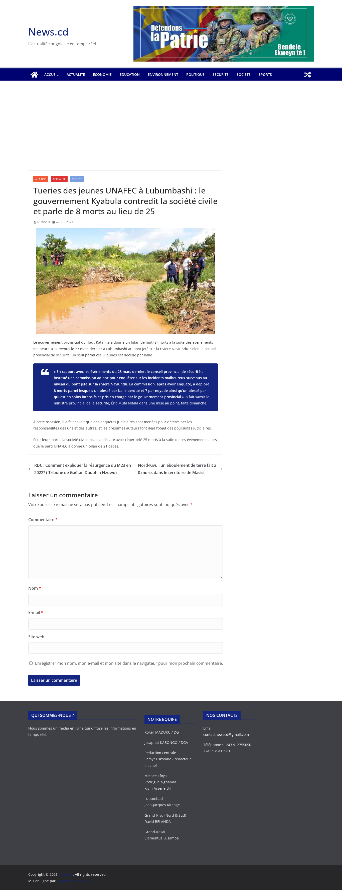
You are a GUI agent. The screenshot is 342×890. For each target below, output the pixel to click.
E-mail (35, 612)
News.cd (48, 32)
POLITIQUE (195, 74)
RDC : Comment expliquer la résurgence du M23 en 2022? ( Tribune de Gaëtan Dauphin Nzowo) (82, 469)
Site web (36, 636)
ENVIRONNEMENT (163, 74)
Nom (34, 588)
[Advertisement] (171, 133)
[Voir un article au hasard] (308, 75)
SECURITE (221, 74)
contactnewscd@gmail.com (226, 734)
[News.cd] (34, 75)
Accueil (51, 74)
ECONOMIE (102, 74)
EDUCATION (130, 74)
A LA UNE (40, 179)
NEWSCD (43, 222)
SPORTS (265, 74)
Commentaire (43, 519)
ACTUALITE (76, 74)
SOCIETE (244, 74)
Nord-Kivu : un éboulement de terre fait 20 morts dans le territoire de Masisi (177, 469)
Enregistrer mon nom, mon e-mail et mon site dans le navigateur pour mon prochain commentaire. (129, 663)
